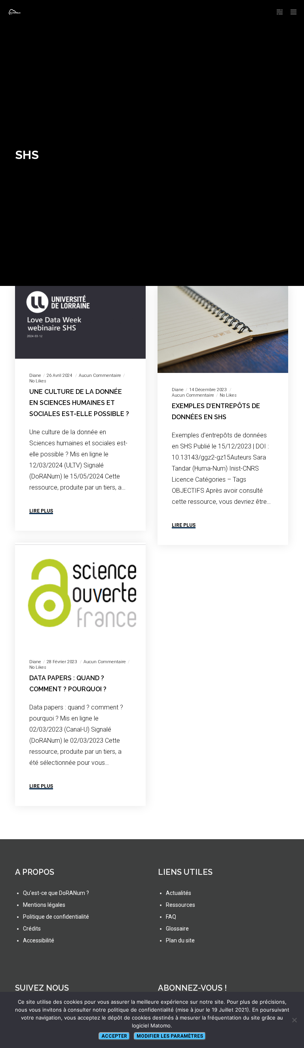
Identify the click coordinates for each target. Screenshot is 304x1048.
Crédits (32, 928)
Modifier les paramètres (170, 1036)
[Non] (294, 1020)
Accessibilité (38, 940)
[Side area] (277, 12)
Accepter (114, 1036)
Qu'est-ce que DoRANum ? (56, 893)
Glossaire (177, 928)
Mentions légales (44, 905)
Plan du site (180, 940)
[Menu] (291, 12)
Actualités (178, 893)
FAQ (171, 917)
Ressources (180, 905)
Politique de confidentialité (56, 917)
